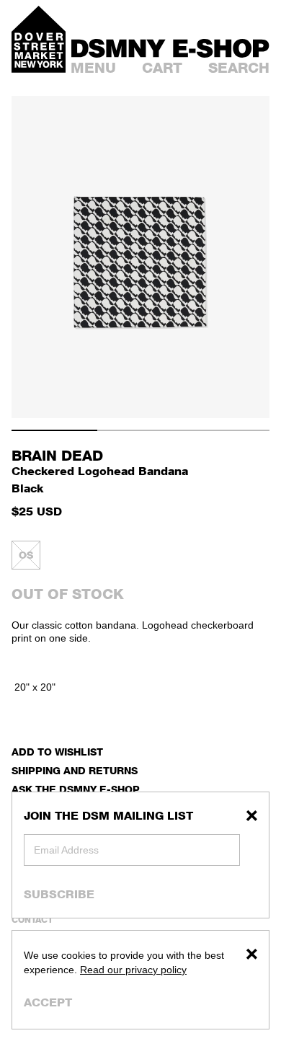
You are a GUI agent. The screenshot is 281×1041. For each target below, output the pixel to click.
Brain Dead (57, 455)
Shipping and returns (75, 770)
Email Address (66, 850)
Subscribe (59, 893)
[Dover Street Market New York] (39, 39)
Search (238, 67)
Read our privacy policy (133, 969)
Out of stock (68, 594)
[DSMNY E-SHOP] (170, 46)
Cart (162, 67)
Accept (48, 1002)
